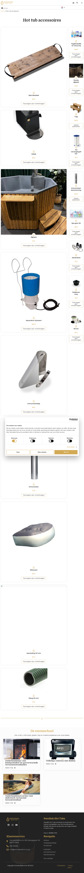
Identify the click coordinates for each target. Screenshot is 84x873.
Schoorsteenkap (33, 404)
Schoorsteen (34, 487)
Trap (76, 117)
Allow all (66, 452)
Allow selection (42, 452)
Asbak (33, 154)
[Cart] (81, 2)
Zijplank (34, 237)
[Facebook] (8, 825)
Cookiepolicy (61, 865)
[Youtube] (16, 825)
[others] (2, 8)
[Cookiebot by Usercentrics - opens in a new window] (70, 419)
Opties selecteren (76, 125)
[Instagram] (12, 825)
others (5, 8)
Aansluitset (76, 258)
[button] (73, 2)
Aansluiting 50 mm (34, 653)
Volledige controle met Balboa (60, 761)
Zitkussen (33, 570)
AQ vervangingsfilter (76, 152)
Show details (70, 447)
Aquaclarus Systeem (34, 320)
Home (3, 11)
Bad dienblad (34, 95)
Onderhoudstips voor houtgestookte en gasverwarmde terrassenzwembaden (21, 763)
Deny (18, 452)
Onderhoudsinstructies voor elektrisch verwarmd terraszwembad (19, 798)
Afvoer (76, 329)
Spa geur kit (76, 223)
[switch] (32, 441)
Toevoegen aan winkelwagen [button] (34, 104)
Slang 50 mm (34, 698)
